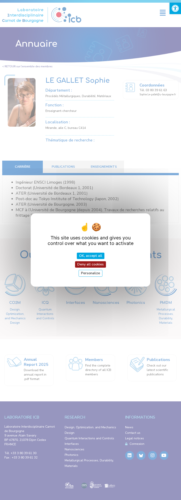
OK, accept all (90, 255)
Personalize (90, 273)
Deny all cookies (90, 264)
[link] (175, 8)
